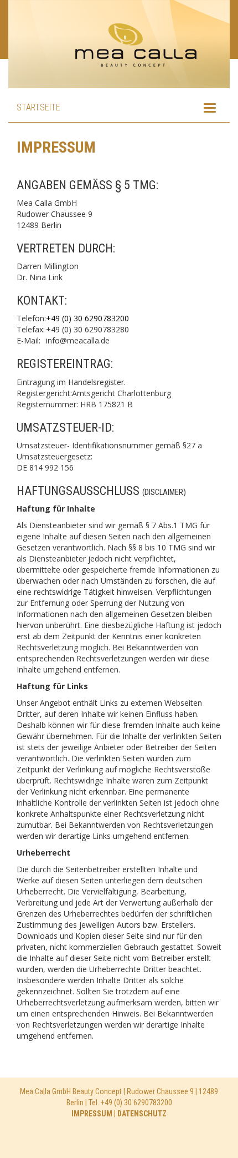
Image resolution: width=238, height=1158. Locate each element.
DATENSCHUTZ (142, 1113)
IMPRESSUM (91, 1113)
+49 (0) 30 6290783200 (87, 318)
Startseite (38, 107)
